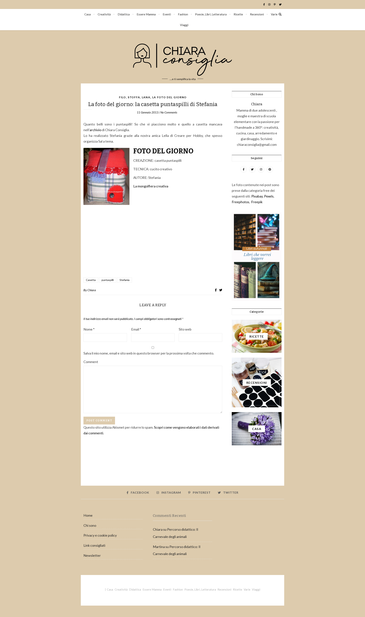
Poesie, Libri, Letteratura (211, 14)
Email (136, 329)
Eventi (167, 14)
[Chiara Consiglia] (182, 56)
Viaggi (184, 25)
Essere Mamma (146, 14)
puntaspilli (108, 280)
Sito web (185, 329)
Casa (87, 14)
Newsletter (92, 555)
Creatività (104, 14)
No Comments (168, 112)
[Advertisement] (152, 248)
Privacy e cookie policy (100, 535)
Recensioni (257, 14)
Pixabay (257, 196)
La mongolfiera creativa (150, 186)
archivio (96, 130)
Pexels (269, 196)
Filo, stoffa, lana (134, 97)
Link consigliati (94, 545)
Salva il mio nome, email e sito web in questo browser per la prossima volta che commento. (148, 353)
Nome (88, 329)
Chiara (91, 290)
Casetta (91, 280)
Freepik (257, 202)
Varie (274, 14)
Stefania (124, 280)
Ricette (238, 14)
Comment (90, 362)
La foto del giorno (169, 97)
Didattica (124, 14)
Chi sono (89, 525)
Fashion (183, 14)
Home (88, 515)
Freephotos (240, 202)
